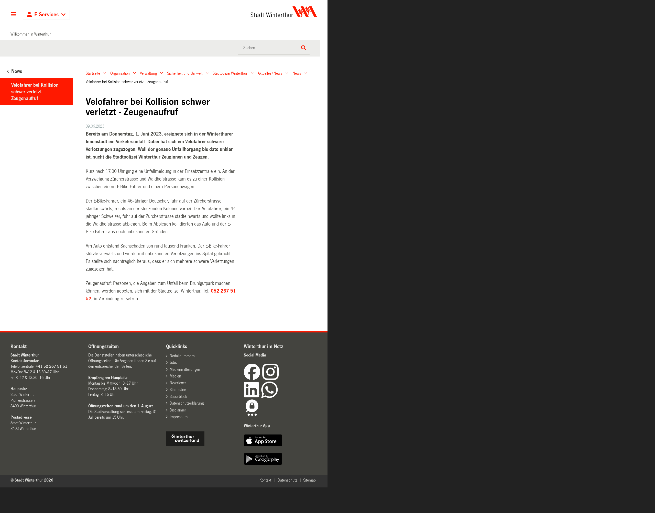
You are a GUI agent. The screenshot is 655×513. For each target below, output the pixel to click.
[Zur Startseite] (236, 11)
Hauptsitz (18, 389)
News (296, 73)
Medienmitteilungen (185, 369)
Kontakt (265, 480)
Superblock (178, 396)
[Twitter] (279, 378)
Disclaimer (178, 410)
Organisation (120, 73)
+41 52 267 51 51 (51, 366)
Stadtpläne (178, 389)
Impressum (179, 417)
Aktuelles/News (270, 73)
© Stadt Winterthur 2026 (31, 480)
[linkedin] (252, 396)
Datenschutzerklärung (187, 403)
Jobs (173, 362)
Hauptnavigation (13, 14)
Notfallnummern (182, 356)
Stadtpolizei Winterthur (230, 73)
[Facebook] (253, 378)
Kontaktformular (24, 361)
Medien (175, 376)
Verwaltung (148, 73)
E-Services (46, 15)
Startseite (93, 73)
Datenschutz (287, 480)
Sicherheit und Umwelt (184, 73)
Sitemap (309, 480)
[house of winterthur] (185, 444)
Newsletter (178, 383)
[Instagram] (270, 378)
